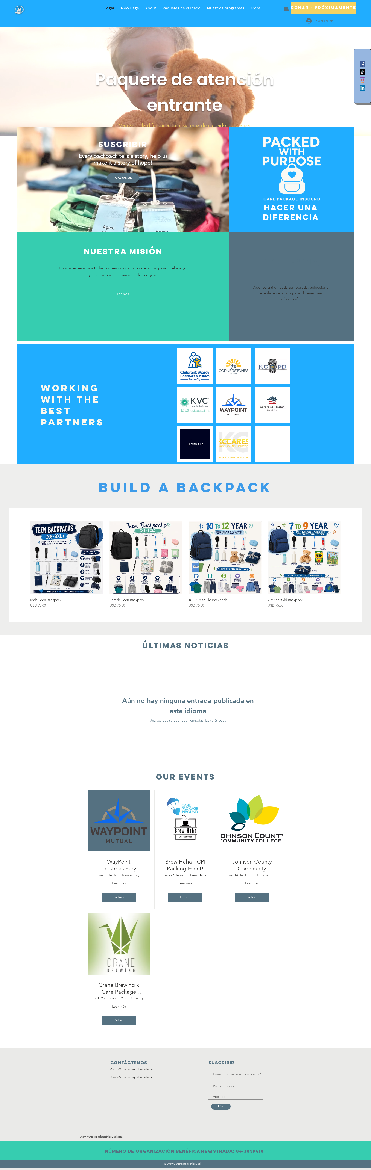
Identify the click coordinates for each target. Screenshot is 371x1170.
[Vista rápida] (66, 557)
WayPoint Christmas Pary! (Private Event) (118, 865)
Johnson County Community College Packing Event (252, 865)
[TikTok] (362, 72)
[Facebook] (362, 64)
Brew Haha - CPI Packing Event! (185, 865)
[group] (185, 564)
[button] (286, 8)
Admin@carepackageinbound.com (131, 1068)
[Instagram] (362, 80)
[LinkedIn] (362, 88)
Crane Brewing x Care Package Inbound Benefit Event (119, 988)
